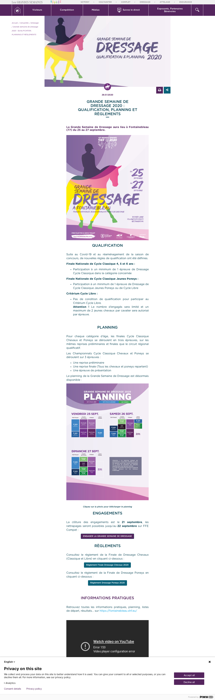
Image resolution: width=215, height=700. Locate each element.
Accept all (189, 675)
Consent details (12, 688)
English (8, 661)
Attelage (165, 2)
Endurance (185, 2)
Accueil (15, 23)
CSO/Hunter (105, 2)
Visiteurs (37, 10)
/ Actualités (24, 23)
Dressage (145, 2)
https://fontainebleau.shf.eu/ (118, 611)
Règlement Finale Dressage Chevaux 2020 (107, 565)
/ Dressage (34, 23)
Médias (96, 10)
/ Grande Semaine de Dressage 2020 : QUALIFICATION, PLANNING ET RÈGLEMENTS (25, 30)
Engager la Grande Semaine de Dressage (107, 536)
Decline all (189, 682)
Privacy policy (34, 688)
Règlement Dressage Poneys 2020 (107, 583)
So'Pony (85, 2)
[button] (37, 10)
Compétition (67, 10)
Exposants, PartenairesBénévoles (170, 10)
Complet (125, 2)
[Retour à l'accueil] (18, 10)
